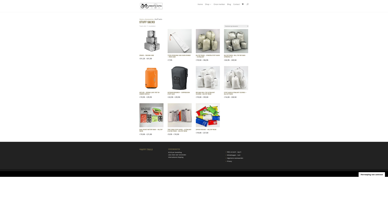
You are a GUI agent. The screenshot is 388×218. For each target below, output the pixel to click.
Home (200, 4)
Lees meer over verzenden (177, 155)
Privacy (229, 161)
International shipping (175, 157)
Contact (236, 4)
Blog (229, 4)
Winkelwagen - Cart (233, 155)
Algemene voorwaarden (235, 158)
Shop (207, 4)
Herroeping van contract (372, 174)
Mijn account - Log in (234, 152)
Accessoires (149, 19)
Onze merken (219, 4)
